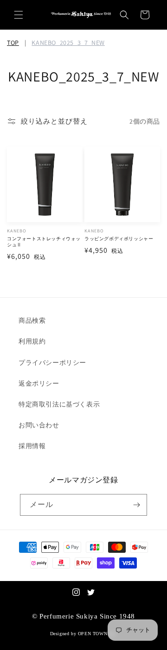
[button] (18, 15)
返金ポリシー (39, 383)
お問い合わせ (39, 425)
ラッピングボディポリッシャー (118, 239)
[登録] (136, 505)
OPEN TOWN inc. (97, 633)
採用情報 (32, 446)
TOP (13, 42)
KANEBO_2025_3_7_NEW (68, 42)
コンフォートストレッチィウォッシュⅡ (44, 242)
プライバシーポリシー (52, 362)
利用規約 (32, 341)
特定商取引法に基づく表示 (59, 404)
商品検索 (32, 320)
